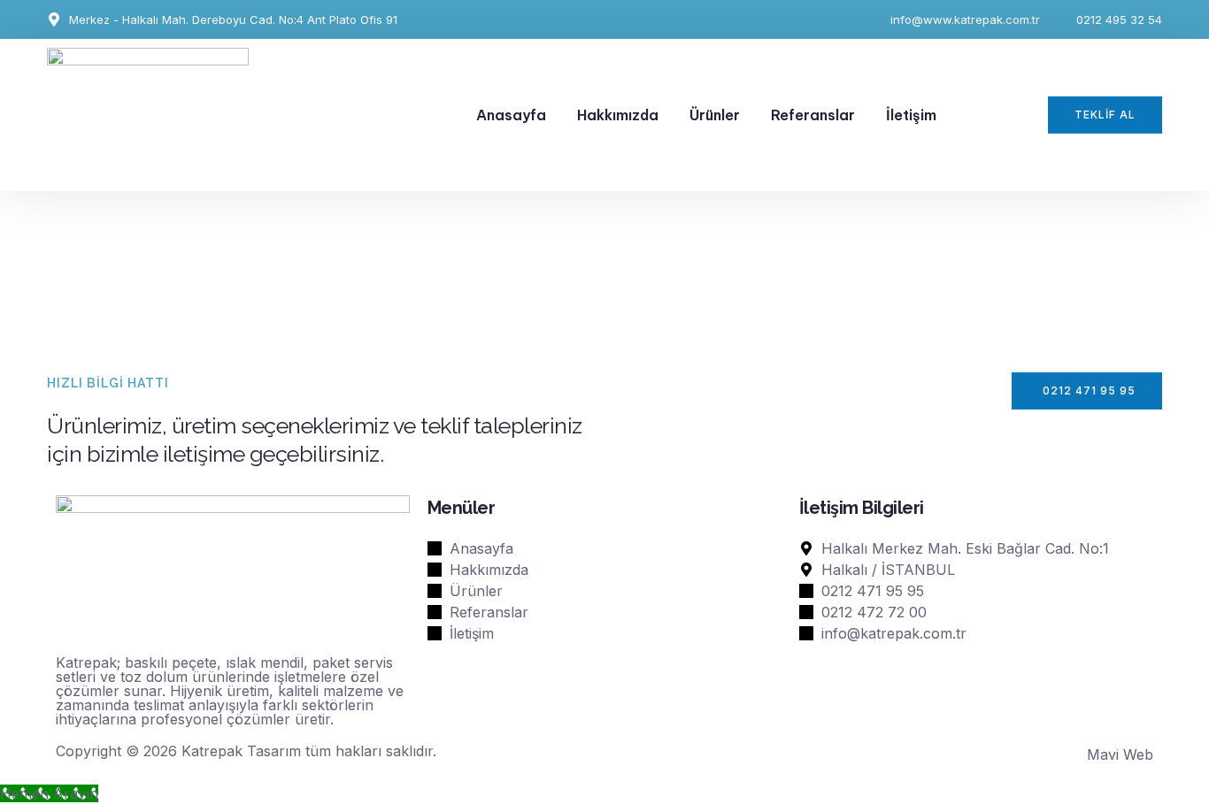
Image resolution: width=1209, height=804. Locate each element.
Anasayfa (511, 115)
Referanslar (813, 115)
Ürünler (714, 115)
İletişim (911, 115)
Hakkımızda (617, 115)
